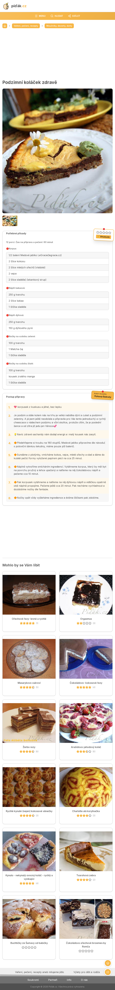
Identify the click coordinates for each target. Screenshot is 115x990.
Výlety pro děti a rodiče (87, 972)
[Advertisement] (57, 54)
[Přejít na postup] (107, 972)
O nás (84, 979)
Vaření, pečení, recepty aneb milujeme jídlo (39, 972)
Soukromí (33, 979)
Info (69, 979)
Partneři (52, 979)
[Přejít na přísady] (107, 963)
